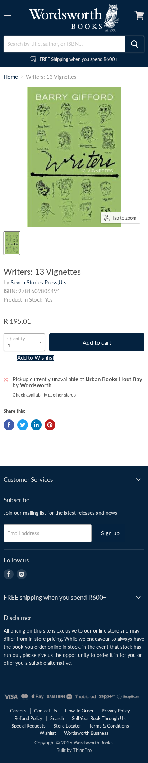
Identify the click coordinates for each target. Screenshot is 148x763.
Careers (18, 711)
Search (57, 718)
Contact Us (45, 711)
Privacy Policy (116, 711)
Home (11, 77)
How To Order (79, 711)
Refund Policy (28, 718)
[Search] (134, 44)
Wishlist (48, 733)
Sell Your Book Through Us (99, 718)
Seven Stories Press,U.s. (39, 282)
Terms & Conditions (109, 726)
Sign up (110, 532)
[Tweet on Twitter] (22, 424)
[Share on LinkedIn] (36, 424)
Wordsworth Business (86, 733)
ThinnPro (82, 750)
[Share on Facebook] (9, 424)
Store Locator (67, 726)
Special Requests (28, 726)
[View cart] (139, 15)
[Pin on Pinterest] (50, 424)
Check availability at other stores (44, 395)
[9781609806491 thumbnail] (12, 243)
